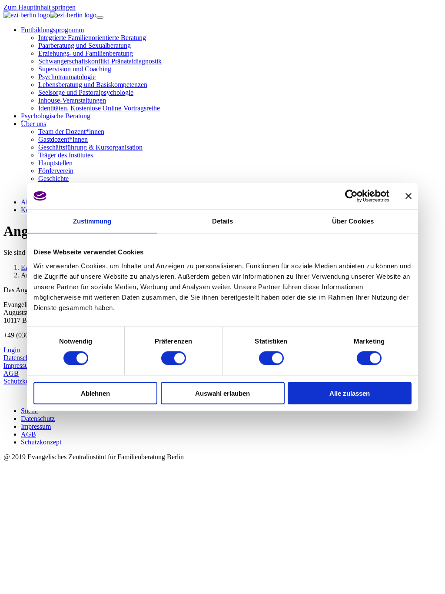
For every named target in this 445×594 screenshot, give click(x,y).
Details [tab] (222, 221)
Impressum (18, 365)
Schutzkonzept (23, 381)
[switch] (173, 358)
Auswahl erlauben (222, 393)
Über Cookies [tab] (353, 221)
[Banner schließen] (408, 196)
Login (11, 350)
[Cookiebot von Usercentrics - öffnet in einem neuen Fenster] (351, 196)
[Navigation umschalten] (99, 17)
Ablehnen (95, 393)
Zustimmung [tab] (92, 221)
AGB (11, 373)
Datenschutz (20, 357)
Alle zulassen (349, 393)
